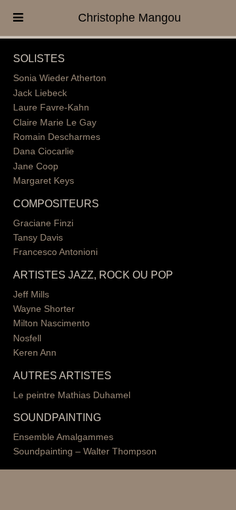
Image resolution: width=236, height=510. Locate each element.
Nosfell (27, 338)
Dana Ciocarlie (43, 151)
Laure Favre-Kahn (51, 107)
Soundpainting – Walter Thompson (85, 451)
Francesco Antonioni (55, 251)
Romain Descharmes (56, 136)
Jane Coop (35, 166)
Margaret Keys (43, 180)
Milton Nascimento (51, 323)
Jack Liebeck (40, 93)
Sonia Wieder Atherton (59, 78)
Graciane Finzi (43, 223)
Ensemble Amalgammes (63, 437)
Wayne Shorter (44, 308)
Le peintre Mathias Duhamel (71, 395)
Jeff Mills (31, 294)
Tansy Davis (38, 237)
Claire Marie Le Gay (54, 122)
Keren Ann (34, 352)
